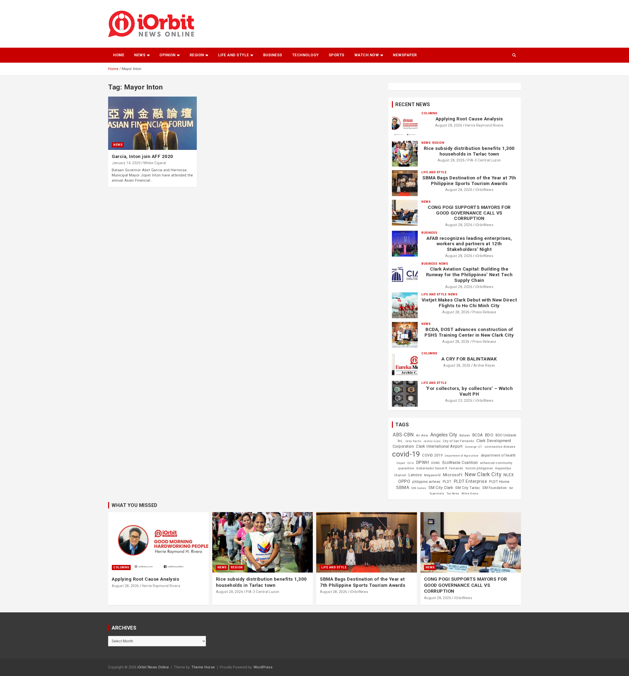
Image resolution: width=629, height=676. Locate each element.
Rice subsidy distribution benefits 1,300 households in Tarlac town (469, 151)
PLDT (447, 482)
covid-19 (406, 454)
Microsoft (453, 474)
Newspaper (405, 55)
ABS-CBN (403, 435)
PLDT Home (499, 481)
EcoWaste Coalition (460, 462)
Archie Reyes (484, 365)
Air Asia (422, 435)
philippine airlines (426, 482)
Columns (429, 113)
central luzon (432, 441)
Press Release (484, 312)
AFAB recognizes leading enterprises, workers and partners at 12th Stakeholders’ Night (469, 243)
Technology (305, 55)
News (139, 55)
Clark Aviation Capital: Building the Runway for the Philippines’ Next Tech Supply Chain (469, 274)
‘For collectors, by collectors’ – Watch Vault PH (469, 391)
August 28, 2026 (448, 125)
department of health (498, 455)
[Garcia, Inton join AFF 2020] (152, 123)
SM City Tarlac (467, 488)
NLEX (508, 474)
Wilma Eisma (469, 493)
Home (118, 55)
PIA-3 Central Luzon (484, 160)
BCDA (477, 435)
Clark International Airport (439, 446)
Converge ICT (473, 446)
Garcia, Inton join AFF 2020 (142, 156)
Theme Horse (203, 667)
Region (197, 55)
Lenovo (415, 475)
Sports (336, 55)
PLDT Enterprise (470, 481)
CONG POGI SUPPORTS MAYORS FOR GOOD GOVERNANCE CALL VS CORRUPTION (469, 212)
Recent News (412, 104)
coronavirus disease (500, 446)
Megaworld (432, 475)
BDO (489, 434)
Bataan (464, 435)
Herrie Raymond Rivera (484, 125)
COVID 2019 (432, 455)
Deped (401, 463)
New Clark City (483, 474)
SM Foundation (494, 488)
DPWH (422, 462)
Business (272, 55)
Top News (452, 493)
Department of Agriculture (462, 455)
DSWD (435, 463)
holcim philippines (479, 468)
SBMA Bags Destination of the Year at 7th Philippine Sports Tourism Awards (469, 180)
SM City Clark (441, 487)
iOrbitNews (484, 190)
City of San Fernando (458, 441)
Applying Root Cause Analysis (469, 119)
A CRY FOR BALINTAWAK (469, 359)
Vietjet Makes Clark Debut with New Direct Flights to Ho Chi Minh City (469, 302)
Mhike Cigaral (154, 163)
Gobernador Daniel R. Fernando (439, 468)
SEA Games (418, 488)
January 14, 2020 (126, 163)
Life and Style (233, 55)
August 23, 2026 (458, 401)
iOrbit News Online (153, 667)
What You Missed (134, 505)
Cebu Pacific (413, 441)
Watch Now (366, 55)
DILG (410, 463)
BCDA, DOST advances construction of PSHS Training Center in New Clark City (469, 332)
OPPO (404, 481)
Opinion (167, 55)
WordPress (263, 667)
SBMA (402, 487)
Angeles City (443, 435)
